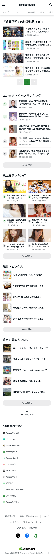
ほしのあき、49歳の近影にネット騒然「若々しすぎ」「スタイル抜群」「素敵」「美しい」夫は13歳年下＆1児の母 (34, 155)
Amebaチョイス (12, 433)
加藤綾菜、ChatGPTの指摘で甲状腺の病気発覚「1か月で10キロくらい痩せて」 (35, 104)
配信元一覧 (10, 516)
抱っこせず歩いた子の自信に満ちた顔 (30, 348)
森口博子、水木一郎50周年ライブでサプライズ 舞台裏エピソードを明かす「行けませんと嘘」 (37, 72)
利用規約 (15, 522)
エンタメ (18, 12)
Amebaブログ (11, 452)
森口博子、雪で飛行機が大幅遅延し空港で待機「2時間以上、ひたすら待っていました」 (38, 59)
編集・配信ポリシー (29, 516)
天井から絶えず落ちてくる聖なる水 (29, 359)
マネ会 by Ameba (13, 445)
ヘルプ (46, 516)
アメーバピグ (11, 464)
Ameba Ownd (12, 458)
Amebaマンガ (11, 477)
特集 (42, 12)
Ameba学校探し (12, 502)
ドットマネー (11, 439)
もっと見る (27, 165)
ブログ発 (31, 12)
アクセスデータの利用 (27, 527)
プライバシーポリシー (33, 522)
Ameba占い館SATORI (15, 489)
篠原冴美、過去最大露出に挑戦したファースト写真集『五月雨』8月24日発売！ (16, 223)
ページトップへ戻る (27, 414)
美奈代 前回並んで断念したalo (27, 381)
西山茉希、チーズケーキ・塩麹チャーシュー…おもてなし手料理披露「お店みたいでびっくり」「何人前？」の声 (35, 142)
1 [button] (27, 81)
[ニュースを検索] (50, 4)
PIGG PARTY (11, 470)
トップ (6, 12)
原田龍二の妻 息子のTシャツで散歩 (29, 392)
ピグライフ (10, 483)
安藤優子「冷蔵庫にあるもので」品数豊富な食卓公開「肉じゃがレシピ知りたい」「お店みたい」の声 (34, 117)
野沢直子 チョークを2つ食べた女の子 (30, 370)
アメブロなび (11, 496)
